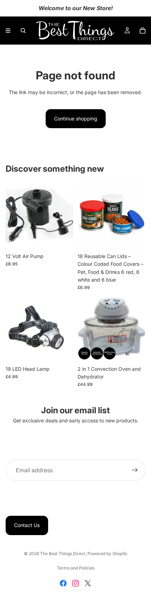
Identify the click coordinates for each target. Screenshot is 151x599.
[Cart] (142, 30)
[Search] (23, 30)
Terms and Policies (75, 568)
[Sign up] (134, 470)
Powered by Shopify (107, 553)
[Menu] (8, 30)
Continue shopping (75, 118)
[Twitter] (88, 583)
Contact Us (27, 525)
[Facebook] (63, 583)
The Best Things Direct (62, 553)
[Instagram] (75, 583)
